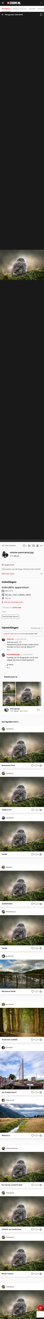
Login (5, 634)
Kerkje (4, 948)
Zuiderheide (7, 904)
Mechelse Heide (9, 991)
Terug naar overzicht (14, 15)
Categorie (11, 607)
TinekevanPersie (12, 1148)
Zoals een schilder (10, 1040)
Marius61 (9, 867)
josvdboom (10, 818)
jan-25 (16, 556)
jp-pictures (10, 956)
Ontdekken (6, 9)
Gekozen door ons (19, 9)
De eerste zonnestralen (12, 1185)
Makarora (6, 1135)
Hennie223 (9, 729)
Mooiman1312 (11, 912)
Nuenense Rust (8, 765)
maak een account (16, 634)
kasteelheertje (13, 654)
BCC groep (15, 709)
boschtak (9, 1047)
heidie (4, 854)
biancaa (10, 639)
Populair (32, 9)
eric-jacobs (10, 1004)
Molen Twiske (7, 1274)
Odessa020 (10, 1193)
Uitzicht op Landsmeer (11, 1229)
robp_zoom (10, 1100)
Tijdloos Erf (7, 810)
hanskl (16, 711)
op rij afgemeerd (9, 1092)
